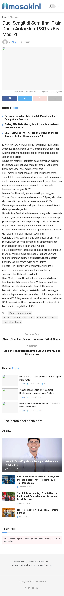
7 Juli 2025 (32, 411)
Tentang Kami (19, 562)
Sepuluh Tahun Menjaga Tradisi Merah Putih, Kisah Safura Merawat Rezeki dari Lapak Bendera (37, 496)
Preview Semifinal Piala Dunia (19, 318)
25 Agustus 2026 (12, 469)
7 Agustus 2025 (34, 384)
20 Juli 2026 (23, 517)
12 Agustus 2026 (25, 487)
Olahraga (14, 17)
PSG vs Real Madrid (47, 318)
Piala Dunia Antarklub (20, 313)
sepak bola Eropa (12, 322)
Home (4, 17)
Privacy (49, 565)
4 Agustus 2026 (24, 503)
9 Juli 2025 (25, 42)
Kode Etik (43, 562)
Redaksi (32, 562)
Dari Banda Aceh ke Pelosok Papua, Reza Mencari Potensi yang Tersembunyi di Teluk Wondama (38, 479)
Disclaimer (38, 565)
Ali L (14, 42)
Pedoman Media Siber (20, 565)
